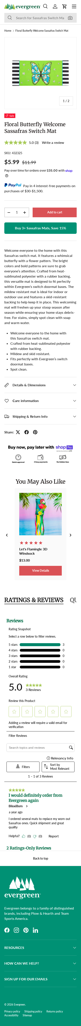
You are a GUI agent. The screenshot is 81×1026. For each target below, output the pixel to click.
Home (7, 30)
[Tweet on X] (18, 432)
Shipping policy (33, 1011)
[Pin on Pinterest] (35, 432)
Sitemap (27, 1015)
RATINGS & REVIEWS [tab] (34, 600)
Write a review (53, 142)
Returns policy (54, 1011)
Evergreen (19, 1004)
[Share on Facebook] (26, 432)
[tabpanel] (40, 732)
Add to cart (54, 212)
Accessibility (11, 1015)
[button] (64, 6)
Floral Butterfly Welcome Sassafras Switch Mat (41, 30)
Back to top (40, 858)
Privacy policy (12, 1011)
